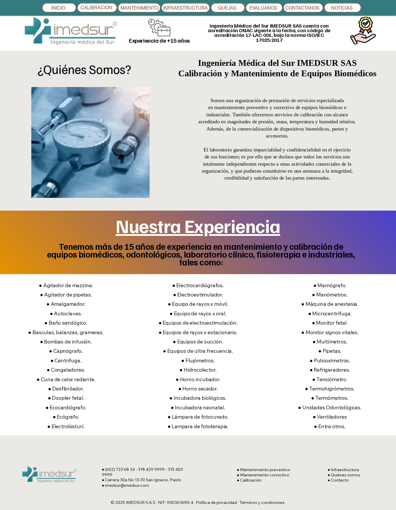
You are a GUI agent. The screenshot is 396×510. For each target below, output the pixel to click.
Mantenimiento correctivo (264, 475)
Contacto (340, 480)
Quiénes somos (345, 475)
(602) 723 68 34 (120, 469)
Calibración (250, 480)
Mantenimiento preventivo (265, 469)
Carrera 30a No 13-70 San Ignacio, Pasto (143, 479)
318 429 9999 (151, 469)
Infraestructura (345, 469)
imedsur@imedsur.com (127, 485)
